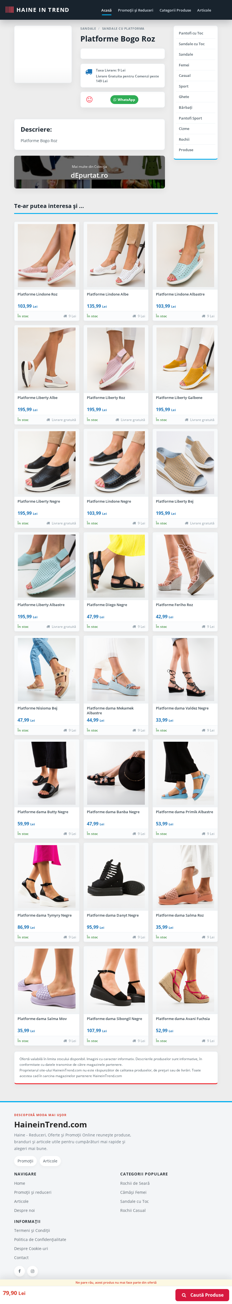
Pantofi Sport (190, 118)
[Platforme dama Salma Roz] (185, 877)
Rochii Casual (133, 1210)
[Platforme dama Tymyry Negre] (46, 877)
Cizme (184, 128)
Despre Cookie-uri (31, 1248)
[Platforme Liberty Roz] (116, 359)
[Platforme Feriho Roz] (185, 566)
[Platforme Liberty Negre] (46, 463)
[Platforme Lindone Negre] (116, 463)
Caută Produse (205, 1295)
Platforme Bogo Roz (117, 38)
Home (19, 1183)
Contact (21, 1257)
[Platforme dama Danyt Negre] (116, 877)
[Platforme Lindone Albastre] (185, 256)
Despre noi (24, 1210)
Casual (185, 75)
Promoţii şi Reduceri (135, 10)
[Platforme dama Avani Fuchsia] (185, 980)
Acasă (106, 10)
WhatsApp (126, 99)
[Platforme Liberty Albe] (46, 359)
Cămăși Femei (133, 1192)
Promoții (25, 1161)
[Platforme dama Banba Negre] (116, 773)
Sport (183, 86)
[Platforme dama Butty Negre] (46, 773)
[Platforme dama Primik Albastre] (185, 773)
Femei (184, 65)
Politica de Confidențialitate (40, 1239)
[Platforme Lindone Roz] (46, 256)
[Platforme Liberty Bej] (185, 463)
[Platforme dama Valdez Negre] (185, 670)
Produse (186, 149)
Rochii (184, 139)
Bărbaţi (185, 107)
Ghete (184, 96)
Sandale (186, 54)
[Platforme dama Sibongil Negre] (116, 980)
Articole (204, 10)
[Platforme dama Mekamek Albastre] (116, 670)
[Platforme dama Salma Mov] (46, 980)
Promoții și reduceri (32, 1192)
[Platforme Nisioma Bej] (46, 670)
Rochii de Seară (135, 1183)
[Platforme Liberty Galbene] (185, 359)
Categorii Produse (175, 10)
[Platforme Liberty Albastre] (46, 566)
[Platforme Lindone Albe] (116, 256)
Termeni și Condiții (32, 1230)
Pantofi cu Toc (191, 33)
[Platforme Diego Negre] (116, 566)
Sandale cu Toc (192, 43)
